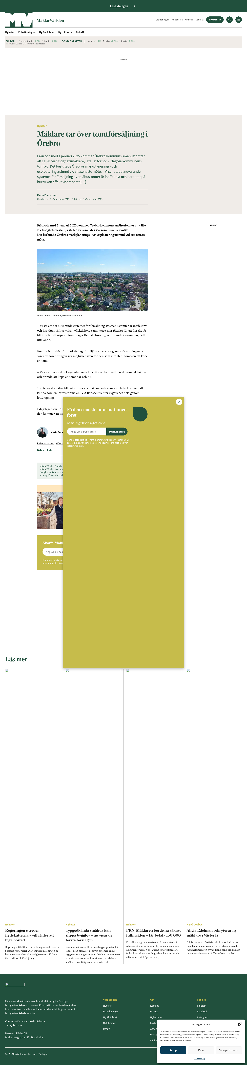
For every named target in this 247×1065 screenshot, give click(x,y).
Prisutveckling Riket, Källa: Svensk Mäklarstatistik (25, 44)
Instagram (202, 1017)
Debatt (80, 32)
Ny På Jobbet (47, 32)
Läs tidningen (162, 19)
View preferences (228, 1050)
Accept (173, 1050)
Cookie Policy (199, 1058)
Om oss (189, 19)
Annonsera (177, 19)
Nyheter (10, 32)
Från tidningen (26, 32)
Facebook (202, 1011)
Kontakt (199, 19)
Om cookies (156, 1034)
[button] (240, 1024)
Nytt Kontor (65, 32)
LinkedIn (201, 1005)
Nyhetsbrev (215, 19)
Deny (201, 1050)
